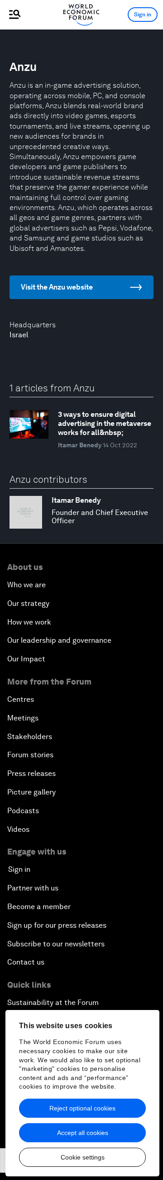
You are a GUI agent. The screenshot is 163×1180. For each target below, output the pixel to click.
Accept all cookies (82, 1132)
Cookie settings (83, 1157)
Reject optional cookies (82, 1108)
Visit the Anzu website (57, 287)
